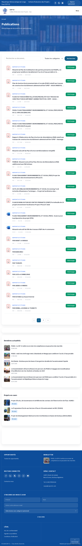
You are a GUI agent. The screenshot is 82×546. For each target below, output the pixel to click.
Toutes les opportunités (11, 459)
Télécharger (71, 67)
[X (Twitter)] (14, 476)
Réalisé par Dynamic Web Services (70, 544)
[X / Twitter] (59, 3)
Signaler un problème (10, 534)
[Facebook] (55, 3)
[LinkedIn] (10, 476)
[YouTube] (62, 3)
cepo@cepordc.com (50, 486)
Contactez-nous (9, 481)
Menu (77, 11)
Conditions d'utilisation (11, 536)
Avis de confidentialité (11, 531)
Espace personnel (71, 3)
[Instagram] (19, 476)
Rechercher (71, 58)
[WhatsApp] (23, 476)
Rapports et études (18, 67)
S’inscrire (41, 517)
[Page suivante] (48, 320)
